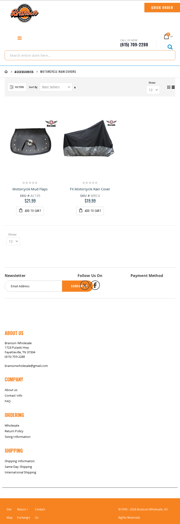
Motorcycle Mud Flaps (30, 189)
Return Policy (14, 431)
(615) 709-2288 (15, 356)
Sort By (33, 87)
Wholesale (12, 425)
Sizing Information (17, 437)
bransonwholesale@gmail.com (26, 366)
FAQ (8, 401)
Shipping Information (20, 461)
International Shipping (20, 472)
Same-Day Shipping (18, 467)
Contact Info (13, 395)
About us (11, 390)
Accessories (24, 71)
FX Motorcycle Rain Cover (90, 189)
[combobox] (90, 55)
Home (6, 71)
